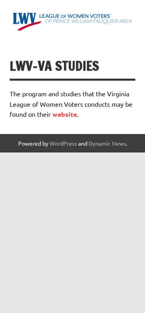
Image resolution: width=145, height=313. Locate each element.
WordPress (63, 143)
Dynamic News (107, 143)
